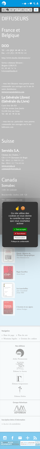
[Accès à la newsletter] (23, 10)
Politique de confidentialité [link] (20, 241)
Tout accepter (20, 229)
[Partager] (26, 10)
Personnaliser (20, 238)
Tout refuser (20, 233)
